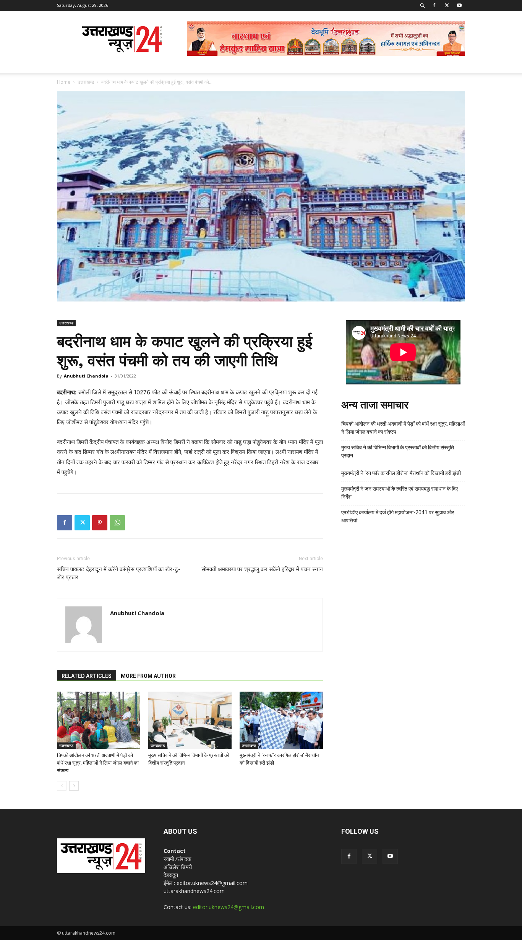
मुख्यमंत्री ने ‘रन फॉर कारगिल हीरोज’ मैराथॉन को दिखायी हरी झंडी (401, 473)
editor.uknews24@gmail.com (228, 907)
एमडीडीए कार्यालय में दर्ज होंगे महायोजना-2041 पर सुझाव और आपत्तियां (397, 516)
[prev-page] (61, 786)
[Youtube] (459, 5)
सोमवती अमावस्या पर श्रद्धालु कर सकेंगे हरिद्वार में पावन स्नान (262, 569)
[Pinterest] (99, 522)
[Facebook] (434, 5)
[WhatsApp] (117, 522)
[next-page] (74, 786)
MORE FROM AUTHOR (148, 676)
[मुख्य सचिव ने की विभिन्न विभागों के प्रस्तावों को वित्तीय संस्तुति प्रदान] (190, 720)
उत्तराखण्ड (86, 82)
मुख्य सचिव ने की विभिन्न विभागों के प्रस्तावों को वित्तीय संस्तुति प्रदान (397, 451)
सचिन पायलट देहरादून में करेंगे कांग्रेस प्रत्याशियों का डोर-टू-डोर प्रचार (118, 573)
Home (63, 82)
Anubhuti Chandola (86, 376)
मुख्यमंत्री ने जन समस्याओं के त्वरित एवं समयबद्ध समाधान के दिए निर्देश (399, 493)
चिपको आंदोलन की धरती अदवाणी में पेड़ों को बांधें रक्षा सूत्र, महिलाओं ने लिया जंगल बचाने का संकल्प (98, 762)
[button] (422, 5)
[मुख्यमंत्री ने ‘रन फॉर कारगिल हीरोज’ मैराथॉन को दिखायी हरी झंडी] (281, 720)
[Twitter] (446, 5)
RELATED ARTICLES (87, 676)
